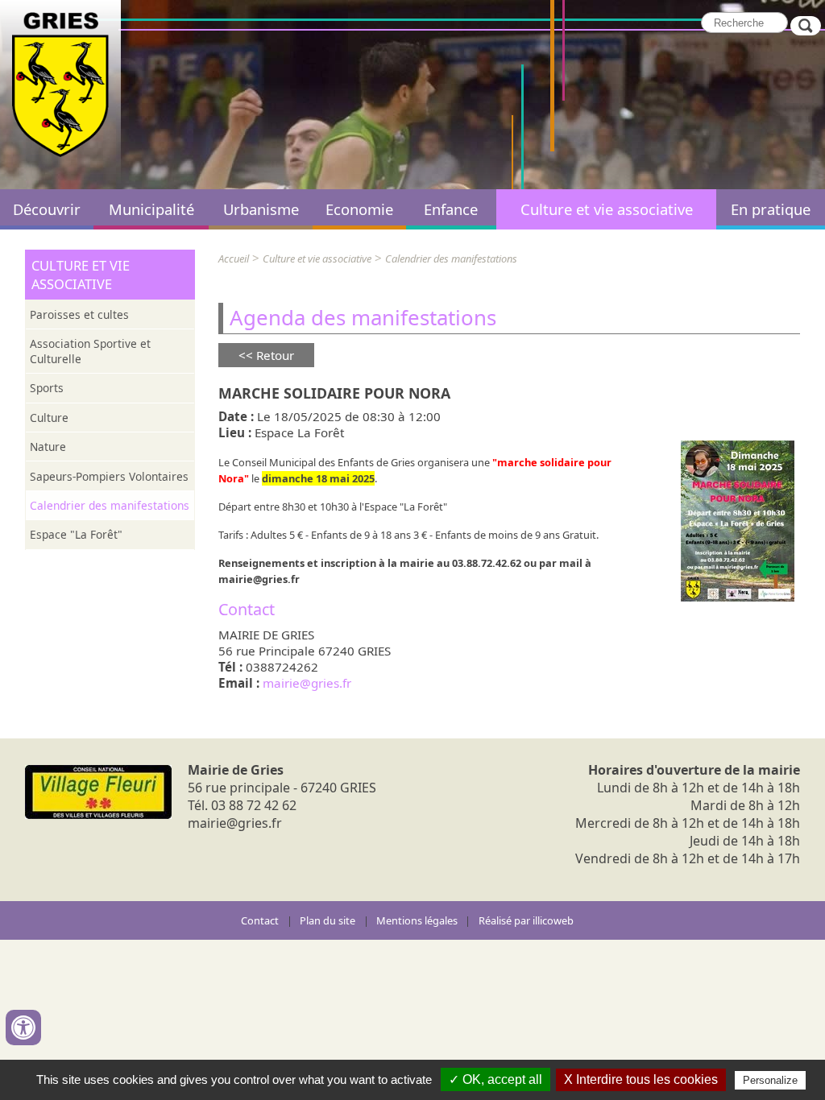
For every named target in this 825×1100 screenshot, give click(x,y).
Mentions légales (417, 920)
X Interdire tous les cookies (641, 1079)
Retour (275, 355)
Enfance (451, 209)
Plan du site (327, 920)
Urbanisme (261, 209)
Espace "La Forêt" (76, 534)
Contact (260, 920)
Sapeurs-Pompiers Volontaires (109, 476)
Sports (47, 387)
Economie (359, 209)
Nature (48, 446)
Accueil (233, 258)
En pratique (770, 209)
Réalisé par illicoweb (526, 920)
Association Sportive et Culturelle (90, 351)
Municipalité (151, 209)
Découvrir (47, 209)
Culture (49, 417)
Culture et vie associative (606, 209)
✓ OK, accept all (495, 1079)
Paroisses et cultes (79, 314)
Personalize (770, 1080)
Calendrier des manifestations (109, 505)
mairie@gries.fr (307, 683)
